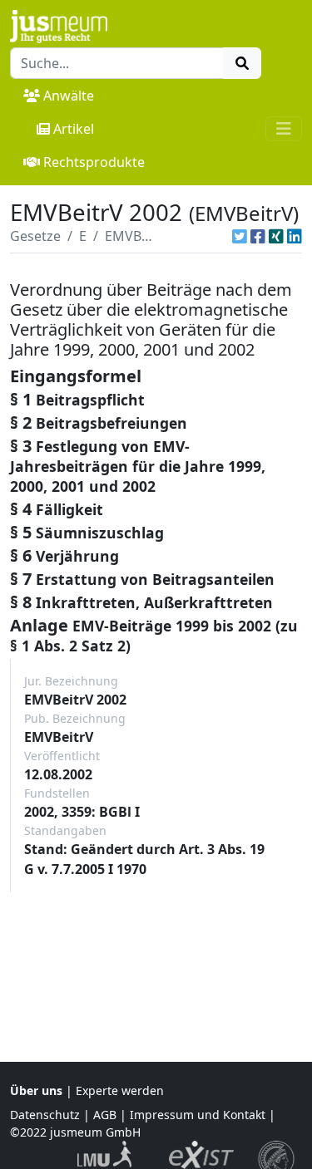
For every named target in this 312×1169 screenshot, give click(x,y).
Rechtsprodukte (94, 162)
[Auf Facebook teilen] (257, 236)
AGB (104, 1114)
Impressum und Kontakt (197, 1114)
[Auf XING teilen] (276, 236)
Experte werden (120, 1090)
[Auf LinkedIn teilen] (294, 236)
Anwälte (68, 95)
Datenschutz (45, 1114)
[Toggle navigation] (283, 128)
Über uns (36, 1090)
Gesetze (35, 236)
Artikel (73, 129)
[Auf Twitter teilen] (239, 236)
